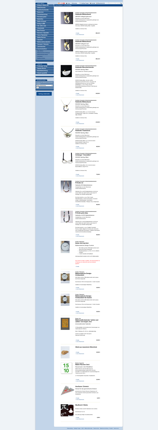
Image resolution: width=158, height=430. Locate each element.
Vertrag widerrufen (44, 94)
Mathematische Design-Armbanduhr (83, 274)
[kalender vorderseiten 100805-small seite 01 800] (65, 329)
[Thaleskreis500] (67, 137)
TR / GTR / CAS (41, 26)
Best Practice (41, 30)
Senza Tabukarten (42, 35)
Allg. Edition (40, 50)
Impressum (116, 428)
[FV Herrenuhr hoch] (65, 282)
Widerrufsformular (88, 428)
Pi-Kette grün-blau (81, 213)
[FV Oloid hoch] (65, 358)
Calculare (40, 39)
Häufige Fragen (77, 428)
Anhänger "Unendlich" (83, 155)
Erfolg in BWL (41, 23)
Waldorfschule (41, 7)
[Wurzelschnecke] (66, 76)
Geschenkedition (42, 49)
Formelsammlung (42, 14)
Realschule (40, 12)
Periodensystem (41, 16)
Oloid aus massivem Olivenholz (86, 347)
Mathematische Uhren (42, 54)
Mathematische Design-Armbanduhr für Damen (83, 296)
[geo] (67, 394)
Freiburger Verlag (42, 66)
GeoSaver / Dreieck (82, 386)
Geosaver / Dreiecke (43, 44)
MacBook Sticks (41, 58)
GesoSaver (40, 56)
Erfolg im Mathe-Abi (43, 5)
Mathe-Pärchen (41, 37)
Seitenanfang (70, 428)
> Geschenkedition (67, 5)
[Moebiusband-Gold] (67, 23)
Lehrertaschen (41, 46)
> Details (77, 33)
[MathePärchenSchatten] (67, 374)
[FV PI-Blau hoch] (67, 222)
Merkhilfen (40, 19)
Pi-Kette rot (79, 183)
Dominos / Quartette (43, 32)
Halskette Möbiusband (83, 14)
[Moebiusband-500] (66, 111)
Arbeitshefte (40, 28)
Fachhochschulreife (42, 10)
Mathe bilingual (41, 21)
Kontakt (111, 428)
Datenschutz (96, 428)
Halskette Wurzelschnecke (84, 67)
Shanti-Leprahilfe (42, 73)
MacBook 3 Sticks (81, 405)
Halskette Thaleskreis (82, 130)
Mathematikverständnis (43, 42)
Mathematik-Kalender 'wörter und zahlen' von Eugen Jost (86, 320)
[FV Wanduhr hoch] (65, 252)
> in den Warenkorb (79, 34)
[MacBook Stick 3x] (67, 416)
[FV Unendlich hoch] (67, 164)
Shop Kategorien (59, 5)
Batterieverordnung (104, 428)
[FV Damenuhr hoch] (65, 305)
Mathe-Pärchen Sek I (82, 364)
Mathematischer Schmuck (43, 52)
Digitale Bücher (41, 68)
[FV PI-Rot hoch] (66, 192)
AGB (82, 428)
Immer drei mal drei (82, 243)
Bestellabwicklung (42, 70)
